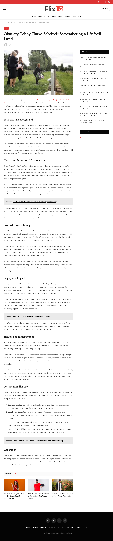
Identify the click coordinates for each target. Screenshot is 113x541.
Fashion (54, 16)
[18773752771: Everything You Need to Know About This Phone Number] (14, 485)
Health (60, 16)
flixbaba (82, 138)
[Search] (109, 2)
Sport (74, 16)
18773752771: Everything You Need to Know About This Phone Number (14, 496)
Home (34, 16)
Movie (40, 16)
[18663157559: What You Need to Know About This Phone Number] (38, 485)
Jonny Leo (13, 45)
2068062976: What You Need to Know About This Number (62, 495)
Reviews (46, 16)
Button (105, 8)
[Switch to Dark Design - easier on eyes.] (105, 2)
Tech (79, 16)
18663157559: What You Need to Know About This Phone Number (38, 496)
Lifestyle (67, 16)
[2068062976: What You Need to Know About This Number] (62, 485)
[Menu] (4, 8)
